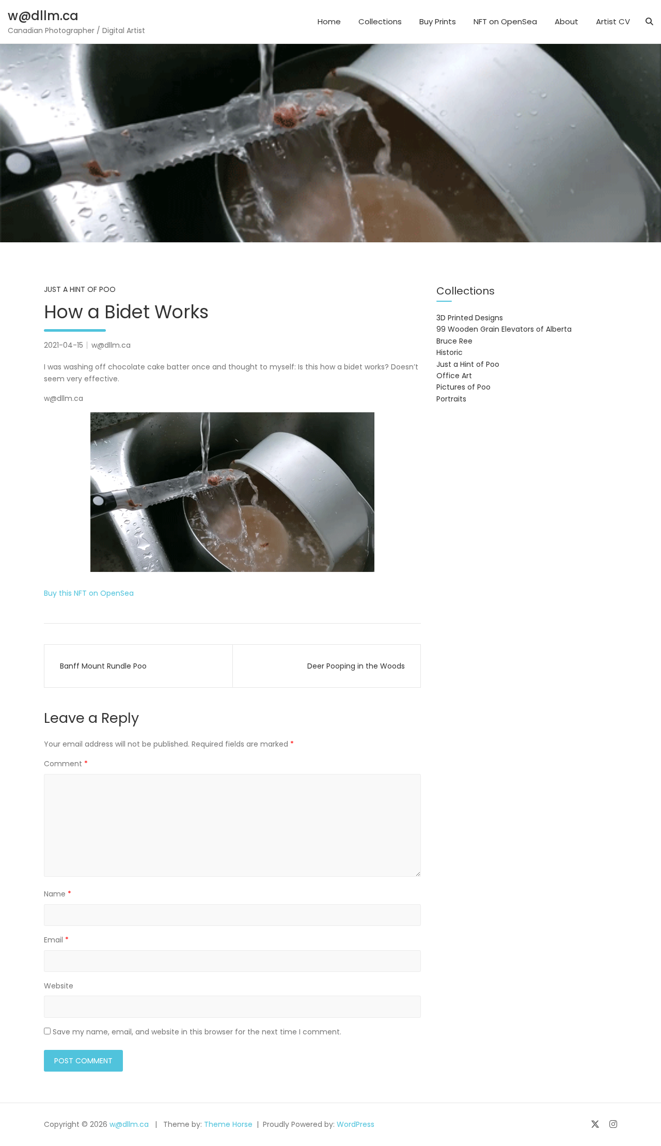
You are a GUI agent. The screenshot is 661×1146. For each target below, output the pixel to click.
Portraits (451, 399)
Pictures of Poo (463, 387)
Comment (66, 763)
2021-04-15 (63, 345)
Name (57, 894)
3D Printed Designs (469, 318)
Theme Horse (228, 1124)
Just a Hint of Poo (80, 289)
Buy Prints (437, 21)
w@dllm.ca (43, 15)
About (566, 21)
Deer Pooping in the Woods (356, 666)
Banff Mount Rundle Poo (103, 666)
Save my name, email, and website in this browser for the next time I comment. (197, 1032)
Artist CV (613, 21)
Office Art (454, 375)
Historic (449, 352)
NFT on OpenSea (505, 21)
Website (58, 986)
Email (56, 940)
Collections (380, 21)
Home (329, 21)
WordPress (355, 1124)
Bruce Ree (454, 341)
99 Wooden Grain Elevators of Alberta (504, 329)
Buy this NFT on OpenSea (89, 593)
